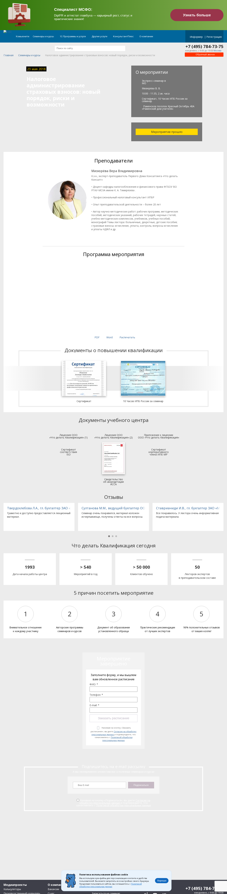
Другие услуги (100, 36)
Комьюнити (22, 36)
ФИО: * (94, 684)
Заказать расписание (113, 718)
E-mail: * (94, 705)
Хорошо (161, 880)
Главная (8, 55)
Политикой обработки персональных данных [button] (110, 885)
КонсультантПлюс (123, 36)
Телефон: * (96, 695)
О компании (146, 36)
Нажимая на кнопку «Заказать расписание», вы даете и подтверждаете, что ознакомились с (113, 734)
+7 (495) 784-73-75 (204, 46)
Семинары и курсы (43, 36)
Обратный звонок (205, 54)
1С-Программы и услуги (73, 36)
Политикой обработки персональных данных (117, 739)
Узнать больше (197, 15)
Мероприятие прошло (166, 132)
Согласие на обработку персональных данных (114, 733)
